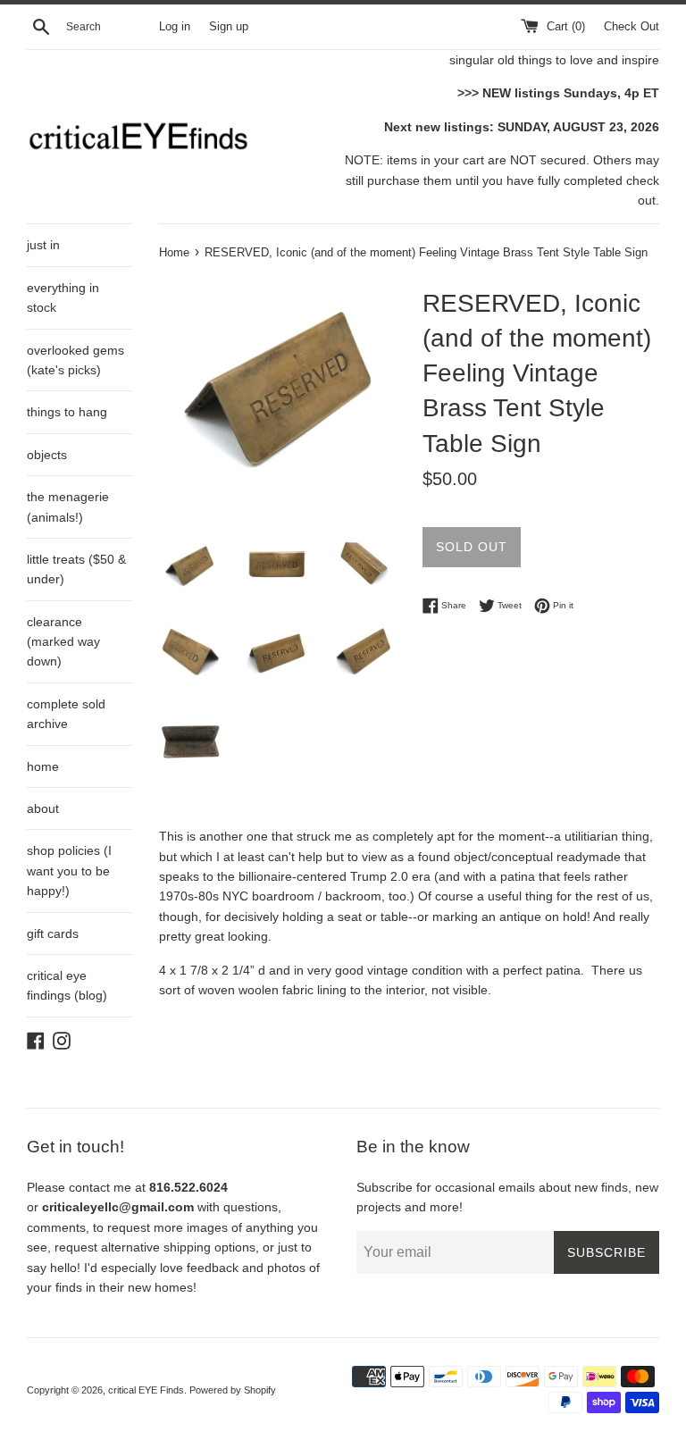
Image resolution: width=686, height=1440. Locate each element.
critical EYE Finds (146, 1390)
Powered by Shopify (232, 1390)
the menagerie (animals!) (68, 506)
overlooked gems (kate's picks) (75, 360)
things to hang (67, 412)
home (43, 766)
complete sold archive (66, 714)
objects (47, 455)
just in (43, 245)
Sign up (228, 27)
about (43, 808)
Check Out (631, 27)
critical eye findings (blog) (67, 985)
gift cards (53, 933)
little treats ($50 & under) (76, 569)
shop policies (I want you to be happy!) (69, 870)
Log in (174, 27)
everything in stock (63, 297)
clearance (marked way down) (63, 642)
